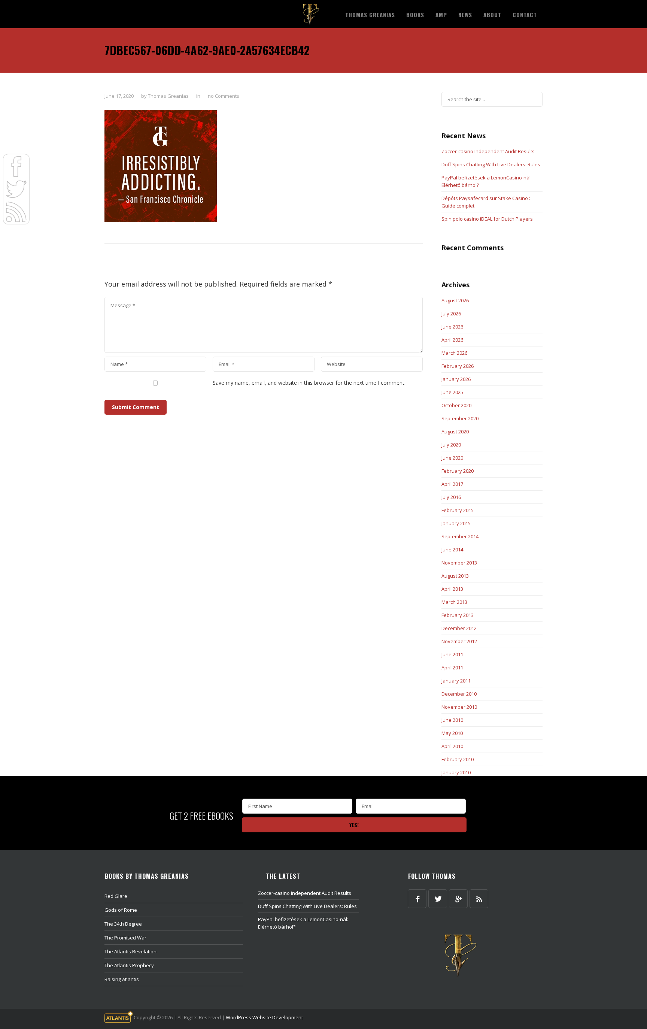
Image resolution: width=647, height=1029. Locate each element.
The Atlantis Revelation (130, 951)
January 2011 (456, 680)
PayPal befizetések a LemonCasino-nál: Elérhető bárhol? (486, 181)
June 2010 (452, 720)
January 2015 (456, 523)
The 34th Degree (123, 923)
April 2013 (452, 588)
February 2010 (457, 759)
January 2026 (456, 379)
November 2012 (459, 641)
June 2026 (452, 326)
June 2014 (452, 549)
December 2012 (459, 628)
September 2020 (460, 418)
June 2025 (452, 392)
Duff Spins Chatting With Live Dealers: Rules (490, 164)
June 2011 (452, 654)
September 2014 (460, 536)
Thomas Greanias (168, 96)
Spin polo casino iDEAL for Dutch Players (487, 218)
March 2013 (454, 602)
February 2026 (457, 366)
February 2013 (457, 615)
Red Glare (115, 896)
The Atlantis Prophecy (129, 965)
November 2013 (459, 562)
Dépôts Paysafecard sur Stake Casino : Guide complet (485, 202)
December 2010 (459, 693)
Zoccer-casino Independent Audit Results (488, 151)
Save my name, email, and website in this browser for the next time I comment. (309, 382)
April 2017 (452, 484)
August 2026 (455, 300)
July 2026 (451, 313)
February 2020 (457, 470)
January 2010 (456, 772)
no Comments (223, 96)
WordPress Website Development (264, 1017)
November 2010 (459, 706)
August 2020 (455, 431)
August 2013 (455, 575)
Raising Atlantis (121, 979)
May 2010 (452, 733)
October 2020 (456, 405)
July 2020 (451, 444)
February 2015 (457, 510)
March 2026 (454, 352)
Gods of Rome (120, 910)
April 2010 (452, 746)
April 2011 (452, 667)
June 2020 (452, 457)
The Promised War (125, 937)
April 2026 (452, 339)
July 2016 (451, 497)
